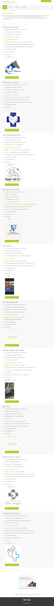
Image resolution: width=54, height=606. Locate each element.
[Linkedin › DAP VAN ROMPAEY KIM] (11, 330)
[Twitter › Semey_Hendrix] (6, 276)
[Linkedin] (29, 600)
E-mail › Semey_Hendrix (9, 258)
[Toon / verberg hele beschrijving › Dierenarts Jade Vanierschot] (27, 206)
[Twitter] (24, 600)
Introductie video (27, 374)
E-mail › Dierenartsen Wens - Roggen (12, 469)
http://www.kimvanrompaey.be (14, 317)
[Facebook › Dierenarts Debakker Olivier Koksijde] (9, 380)
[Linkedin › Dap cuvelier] (11, 436)
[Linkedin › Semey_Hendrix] (11, 276)
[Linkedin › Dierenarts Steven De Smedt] (11, 543)
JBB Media (26, 603)
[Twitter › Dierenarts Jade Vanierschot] (6, 219)
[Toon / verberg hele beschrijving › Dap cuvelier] (27, 423)
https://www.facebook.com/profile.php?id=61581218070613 (20, 204)
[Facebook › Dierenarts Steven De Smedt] (9, 543)
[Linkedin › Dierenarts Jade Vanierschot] (11, 219)
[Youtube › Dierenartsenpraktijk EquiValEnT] (14, 165)
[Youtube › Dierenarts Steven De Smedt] (14, 543)
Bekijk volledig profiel (12, 77)
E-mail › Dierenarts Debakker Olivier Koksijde (13, 362)
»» (18, 23)
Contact (24, 7)
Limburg (6, 194)
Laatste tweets (8, 374)
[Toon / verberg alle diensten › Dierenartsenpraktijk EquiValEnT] (27, 154)
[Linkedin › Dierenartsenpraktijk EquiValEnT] (11, 165)
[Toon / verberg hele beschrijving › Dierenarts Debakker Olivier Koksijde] (27, 367)
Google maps (19, 31)
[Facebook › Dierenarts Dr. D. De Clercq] (9, 110)
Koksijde (14, 355)
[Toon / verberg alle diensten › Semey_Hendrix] (27, 265)
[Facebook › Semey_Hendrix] (9, 276)
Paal (10, 194)
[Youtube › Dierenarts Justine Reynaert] (14, 57)
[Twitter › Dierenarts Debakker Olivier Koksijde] (6, 380)
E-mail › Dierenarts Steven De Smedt (12, 525)
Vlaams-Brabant (8, 87)
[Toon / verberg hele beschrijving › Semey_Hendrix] (27, 263)
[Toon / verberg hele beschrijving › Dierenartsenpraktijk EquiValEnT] (27, 152)
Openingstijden (8, 372)
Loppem (13, 139)
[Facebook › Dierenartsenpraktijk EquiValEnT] (9, 165)
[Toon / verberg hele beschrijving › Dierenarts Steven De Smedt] (27, 530)
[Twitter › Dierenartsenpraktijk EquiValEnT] (6, 165)
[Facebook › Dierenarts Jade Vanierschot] (9, 219)
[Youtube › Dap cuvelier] (14, 436)
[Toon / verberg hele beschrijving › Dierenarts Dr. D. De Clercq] (27, 99)
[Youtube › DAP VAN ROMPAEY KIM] (14, 330)
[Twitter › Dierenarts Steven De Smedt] (6, 543)
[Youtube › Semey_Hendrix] (14, 276)
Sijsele (13, 31)
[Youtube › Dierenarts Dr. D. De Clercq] (14, 110)
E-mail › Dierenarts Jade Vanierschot (12, 201)
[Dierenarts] (5, 7)
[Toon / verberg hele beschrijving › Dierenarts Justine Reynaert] (27, 44)
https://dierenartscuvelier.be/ (14, 421)
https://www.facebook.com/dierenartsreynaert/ (17, 41)
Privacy (29, 603)
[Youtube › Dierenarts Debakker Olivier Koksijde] (14, 380)
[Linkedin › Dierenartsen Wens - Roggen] (11, 487)
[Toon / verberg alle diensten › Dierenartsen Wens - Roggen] (27, 476)
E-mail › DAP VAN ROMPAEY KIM (11, 314)
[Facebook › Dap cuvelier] (9, 436)
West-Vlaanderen (8, 31)
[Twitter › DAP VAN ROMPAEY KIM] (6, 330)
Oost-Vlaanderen (8, 307)
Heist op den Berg (13, 518)
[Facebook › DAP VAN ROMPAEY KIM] (9, 330)
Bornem (11, 411)
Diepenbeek (11, 461)
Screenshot (29, 41)
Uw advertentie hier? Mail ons (27, 588)
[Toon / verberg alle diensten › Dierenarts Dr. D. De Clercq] (27, 102)
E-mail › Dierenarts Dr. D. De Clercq (12, 94)
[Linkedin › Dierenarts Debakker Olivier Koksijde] (11, 380)
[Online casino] (28, 575)
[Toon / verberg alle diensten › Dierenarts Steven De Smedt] (27, 533)
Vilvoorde (14, 250)
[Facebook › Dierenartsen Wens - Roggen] (9, 487)
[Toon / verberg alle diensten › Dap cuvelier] (27, 426)
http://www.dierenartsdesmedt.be (15, 528)
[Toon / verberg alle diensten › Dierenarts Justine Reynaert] (27, 47)
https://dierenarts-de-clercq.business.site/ (16, 97)
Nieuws (10, 7)
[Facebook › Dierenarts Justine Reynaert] (9, 57)
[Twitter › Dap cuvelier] (6, 436)
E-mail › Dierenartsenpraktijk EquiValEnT (12, 147)
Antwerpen (7, 411)
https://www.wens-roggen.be (14, 471)
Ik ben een (46, 1)
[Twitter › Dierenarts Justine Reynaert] (6, 57)
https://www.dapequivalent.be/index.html (16, 149)
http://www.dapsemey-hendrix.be (15, 260)
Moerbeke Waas (15, 307)
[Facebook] (27, 600)
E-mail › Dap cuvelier (9, 418)
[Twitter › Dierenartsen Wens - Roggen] (6, 487)
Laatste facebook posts (10, 51)
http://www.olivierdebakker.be (14, 365)
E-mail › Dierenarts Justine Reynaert (12, 39)
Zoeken (17, 7)
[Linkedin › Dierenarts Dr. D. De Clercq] (11, 110)
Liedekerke (14, 87)
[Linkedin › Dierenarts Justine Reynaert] (11, 57)
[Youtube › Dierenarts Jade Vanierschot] (14, 219)
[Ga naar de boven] (50, 77)
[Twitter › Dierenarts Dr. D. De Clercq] (6, 110)
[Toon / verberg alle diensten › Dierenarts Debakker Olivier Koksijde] (27, 370)
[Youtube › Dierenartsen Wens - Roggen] (14, 487)
